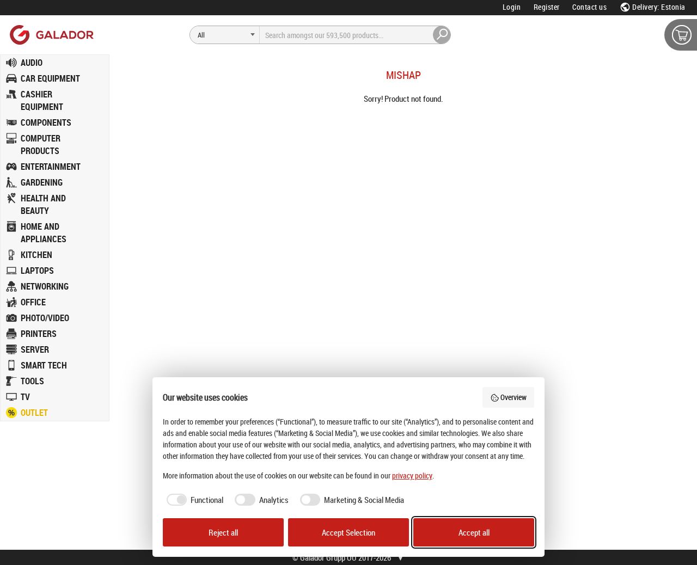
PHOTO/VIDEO (45, 318)
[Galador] (51, 35)
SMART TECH (44, 365)
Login (512, 7)
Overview (513, 397)
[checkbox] (193, 500)
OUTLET (34, 413)
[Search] (442, 35)
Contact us (589, 7)
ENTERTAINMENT (51, 167)
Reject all (223, 532)
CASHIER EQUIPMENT (42, 100)
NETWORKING (45, 286)
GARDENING (42, 182)
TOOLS (32, 381)
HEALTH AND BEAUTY (43, 204)
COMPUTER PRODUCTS (40, 144)
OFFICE (33, 302)
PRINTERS (39, 334)
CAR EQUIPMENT (50, 78)
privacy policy (412, 475)
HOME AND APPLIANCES (43, 232)
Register (547, 7)
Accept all (474, 532)
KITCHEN (36, 255)
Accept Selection (348, 532)
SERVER (35, 349)
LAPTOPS (37, 271)
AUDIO (31, 63)
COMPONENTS (46, 122)
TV (25, 397)
